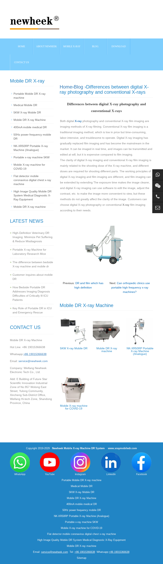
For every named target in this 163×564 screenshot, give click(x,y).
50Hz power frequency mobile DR (81, 510)
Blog (78, 87)
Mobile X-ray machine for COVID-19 (73, 407)
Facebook (141, 474)
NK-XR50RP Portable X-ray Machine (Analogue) (140, 351)
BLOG (95, 46)
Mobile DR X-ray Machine (30, 119)
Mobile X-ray (72, 46)
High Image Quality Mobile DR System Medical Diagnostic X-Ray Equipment (32, 195)
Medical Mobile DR (25, 105)
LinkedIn (111, 474)
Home (21, 46)
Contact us (21, 62)
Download (119, 46)
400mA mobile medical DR (30, 127)
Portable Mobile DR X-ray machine (81, 480)
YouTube (50, 474)
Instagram (80, 474)
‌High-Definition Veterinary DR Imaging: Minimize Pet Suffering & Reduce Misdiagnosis (32, 237)
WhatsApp (19, 474)
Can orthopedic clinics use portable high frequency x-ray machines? (130, 287)
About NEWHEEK (46, 46)
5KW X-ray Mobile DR (73, 348)
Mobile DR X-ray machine (106, 350)
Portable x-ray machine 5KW (31, 157)
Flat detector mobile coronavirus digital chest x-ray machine (32, 180)
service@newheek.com (33, 361)
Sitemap (81, 557)
